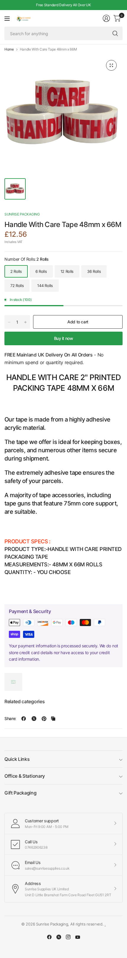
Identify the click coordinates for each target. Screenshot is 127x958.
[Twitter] (59, 937)
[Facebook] (49, 937)
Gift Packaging (20, 793)
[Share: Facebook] (23, 718)
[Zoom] (111, 65)
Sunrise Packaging (22, 214)
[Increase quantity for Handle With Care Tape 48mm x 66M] (25, 322)
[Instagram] (68, 937)
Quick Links (17, 759)
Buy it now (63, 338)
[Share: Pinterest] (44, 718)
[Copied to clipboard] (53, 718)
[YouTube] (77, 937)
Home (9, 49)
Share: (10, 719)
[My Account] (106, 18)
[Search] (115, 33)
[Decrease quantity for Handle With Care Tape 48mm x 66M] (9, 322)
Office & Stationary (24, 776)
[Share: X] (34, 718)
